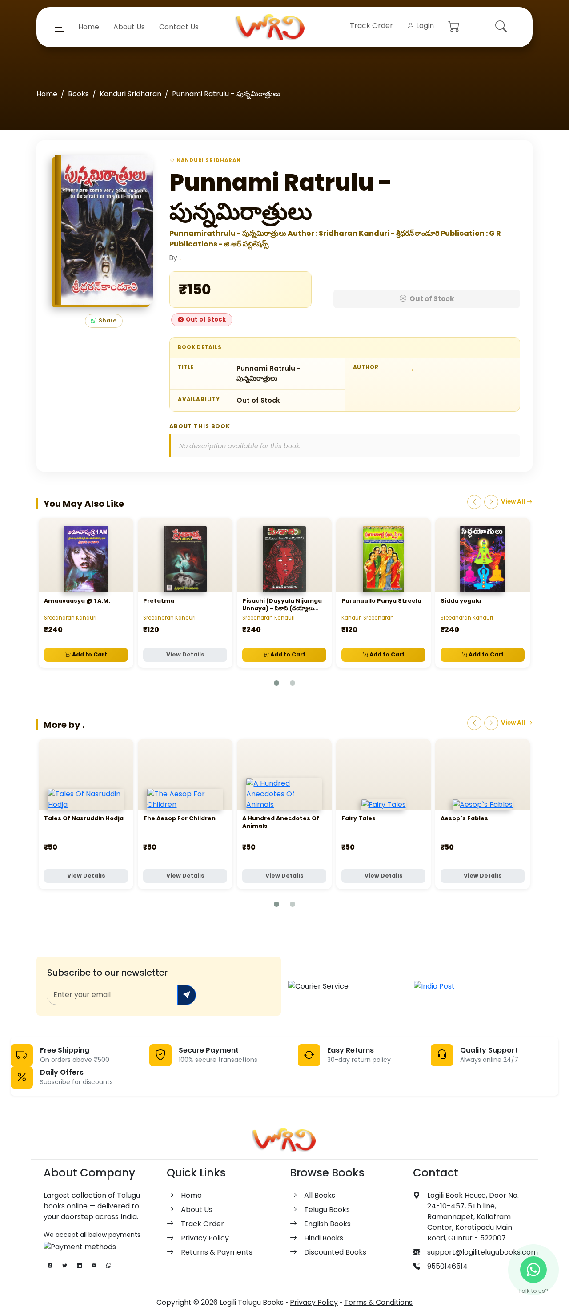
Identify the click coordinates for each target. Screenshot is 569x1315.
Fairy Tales (358, 818)
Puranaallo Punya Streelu (381, 600)
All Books (319, 1195)
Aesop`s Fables (464, 818)
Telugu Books (327, 1209)
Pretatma (158, 600)
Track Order (371, 25)
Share (107, 320)
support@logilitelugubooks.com (482, 1252)
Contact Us (179, 27)
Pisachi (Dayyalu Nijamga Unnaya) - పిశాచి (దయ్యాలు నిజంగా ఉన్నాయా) (282, 608)
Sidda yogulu (461, 600)
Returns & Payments (216, 1252)
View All (513, 501)
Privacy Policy (205, 1238)
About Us (129, 27)
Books (78, 94)
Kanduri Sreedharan (367, 617)
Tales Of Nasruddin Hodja (84, 818)
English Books (327, 1224)
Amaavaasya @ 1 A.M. (77, 600)
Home (88, 27)
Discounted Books (335, 1252)
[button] (59, 27)
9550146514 (447, 1266)
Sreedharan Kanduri (70, 617)
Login (424, 25)
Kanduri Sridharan (130, 94)
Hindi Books (323, 1238)
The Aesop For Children (179, 818)
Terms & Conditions (378, 1302)
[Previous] (474, 502)
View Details (185, 654)
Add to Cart (89, 654)
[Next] (491, 502)
